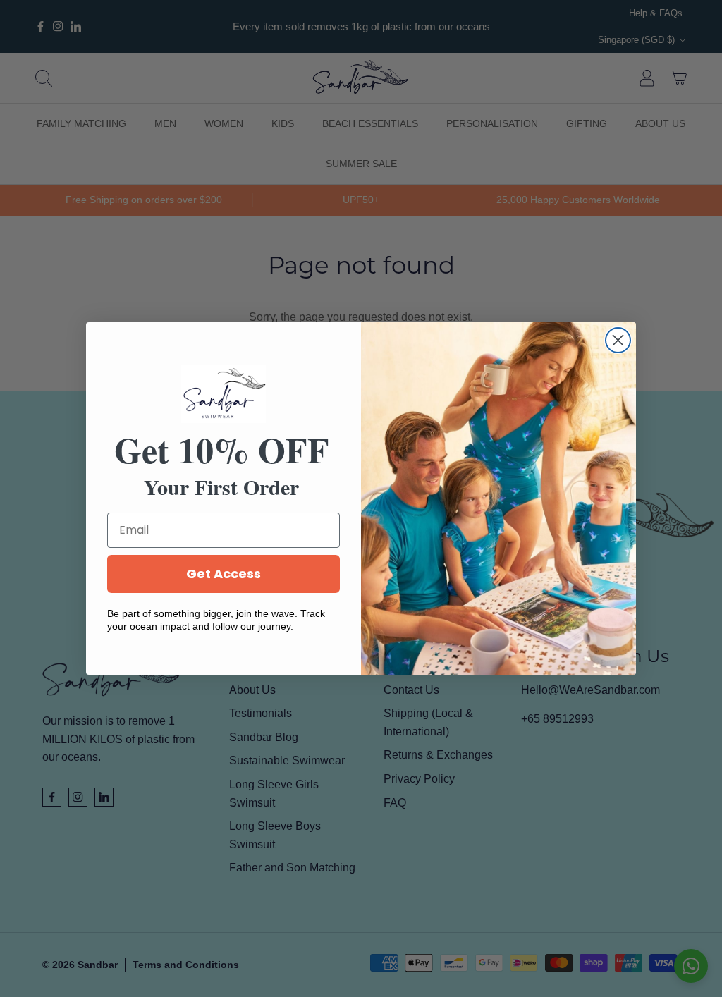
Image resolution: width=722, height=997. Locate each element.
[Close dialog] (618, 340)
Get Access (223, 573)
